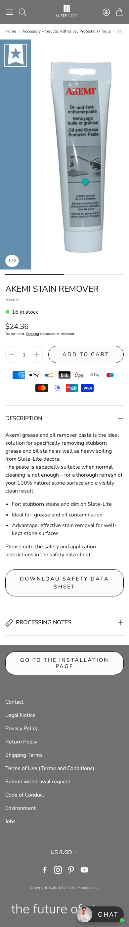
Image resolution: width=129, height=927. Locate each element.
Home (10, 31)
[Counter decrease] (12, 354)
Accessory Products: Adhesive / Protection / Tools (66, 31)
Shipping (32, 334)
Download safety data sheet (64, 582)
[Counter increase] (37, 354)
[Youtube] (84, 870)
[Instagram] (58, 870)
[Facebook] (45, 870)
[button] (9, 12)
